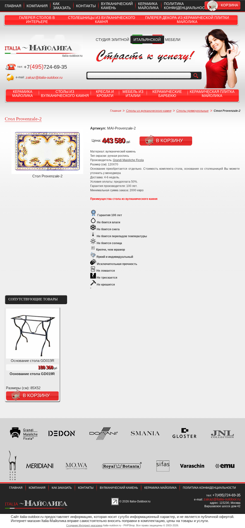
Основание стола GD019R (32, 374)
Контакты (86, 6)
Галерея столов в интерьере (37, 20)
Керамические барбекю (167, 94)
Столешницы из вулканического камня (101, 20)
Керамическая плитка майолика (212, 94)
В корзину (169, 140)
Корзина (229, 5)
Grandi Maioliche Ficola (128, 160)
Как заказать (62, 6)
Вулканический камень (119, 487)
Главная (13, 6)
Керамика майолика (148, 6)
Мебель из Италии (132, 94)
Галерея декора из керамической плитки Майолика (187, 20)
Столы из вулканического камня (65, 94)
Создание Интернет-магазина (84, 525)
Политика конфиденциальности (187, 6)
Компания (37, 6)
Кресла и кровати (105, 94)
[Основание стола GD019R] (32, 357)
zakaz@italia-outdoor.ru (44, 77)
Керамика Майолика (22, 94)
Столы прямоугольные (192, 110)
